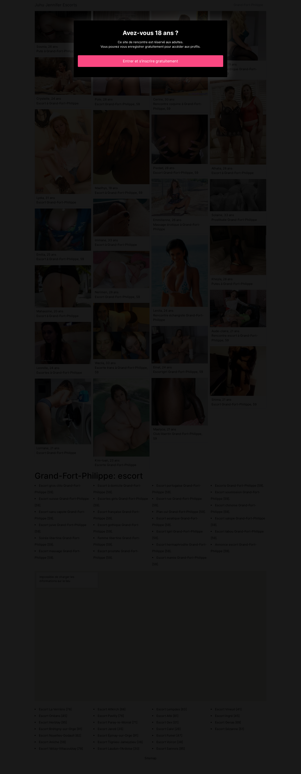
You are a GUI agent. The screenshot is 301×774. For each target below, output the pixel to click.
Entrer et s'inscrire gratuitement (150, 61)
